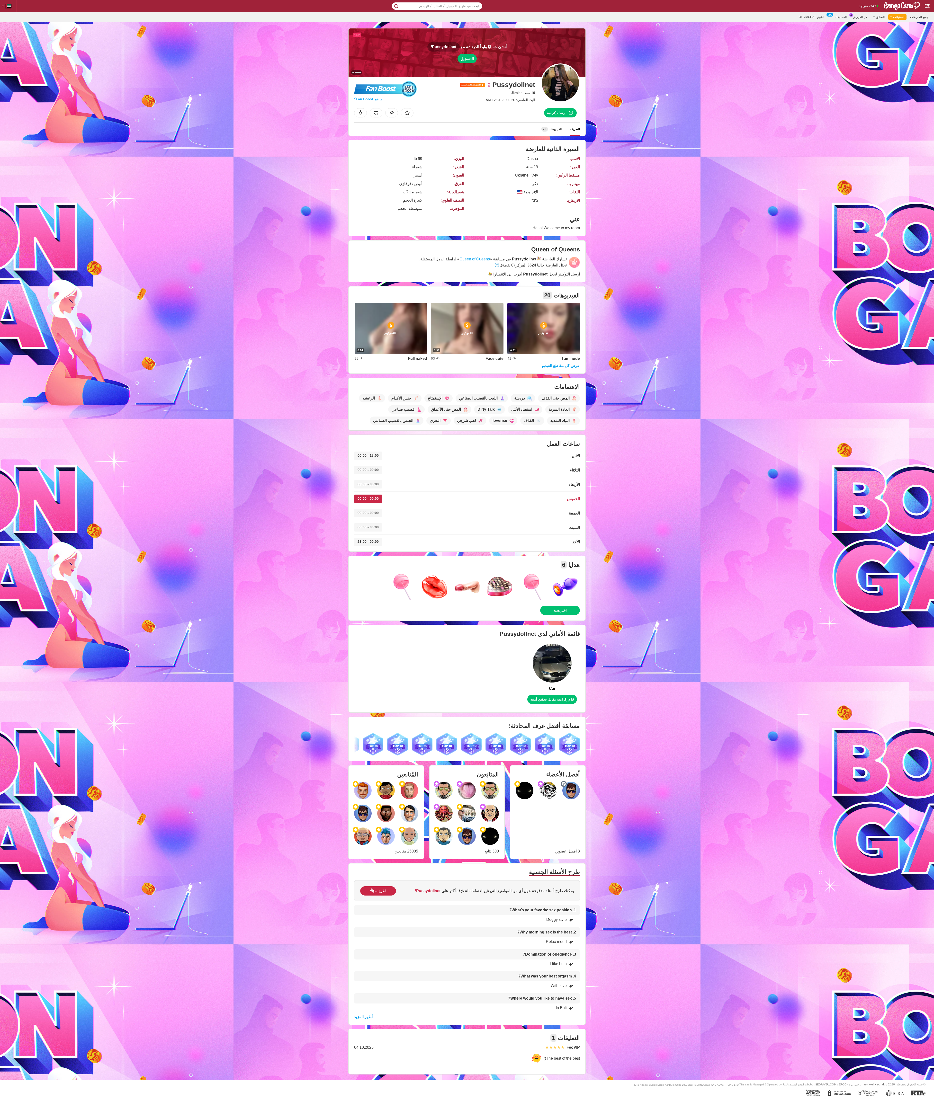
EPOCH (843, 1084)
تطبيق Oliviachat (811, 17)
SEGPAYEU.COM (825, 1084)
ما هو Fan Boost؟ (368, 99)
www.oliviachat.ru (875, 1084)
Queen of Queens (474, 259)
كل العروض (860, 17)
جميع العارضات (919, 17)
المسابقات (840, 17)
